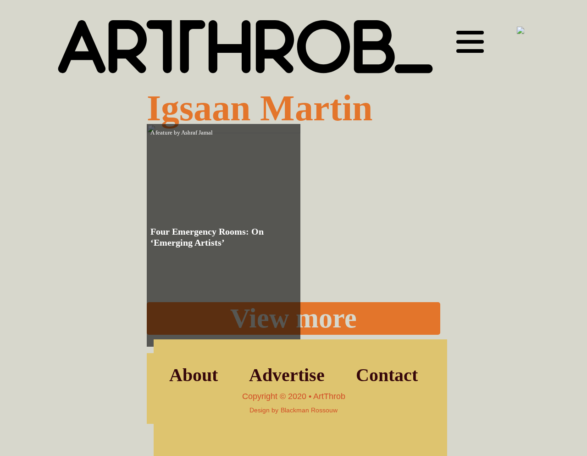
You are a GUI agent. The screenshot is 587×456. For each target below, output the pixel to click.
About (193, 375)
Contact (387, 375)
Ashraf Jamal (197, 132)
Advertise (287, 375)
